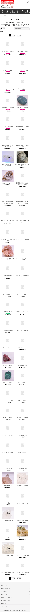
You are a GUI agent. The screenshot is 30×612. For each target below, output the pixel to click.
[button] (27, 11)
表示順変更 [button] (18, 28)
